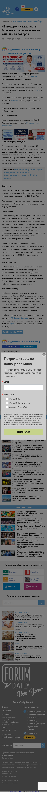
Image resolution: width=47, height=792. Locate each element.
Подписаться (23, 432)
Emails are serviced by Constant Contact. (17, 424)
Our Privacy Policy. (37, 424)
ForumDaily (14, 399)
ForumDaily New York (19, 403)
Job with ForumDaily (18, 406)
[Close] (44, 354)
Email (6, 382)
